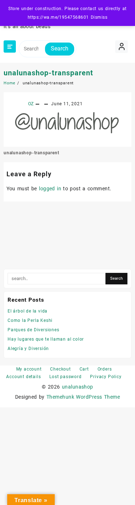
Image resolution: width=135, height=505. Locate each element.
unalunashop (77, 387)
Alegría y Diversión (28, 348)
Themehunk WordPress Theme (83, 397)
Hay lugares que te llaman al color (46, 339)
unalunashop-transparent (48, 72)
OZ (31, 103)
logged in (50, 188)
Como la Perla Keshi (30, 320)
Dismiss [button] (99, 17)
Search (59, 48)
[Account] (121, 46)
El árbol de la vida (28, 311)
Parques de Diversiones (33, 329)
